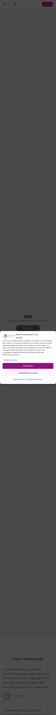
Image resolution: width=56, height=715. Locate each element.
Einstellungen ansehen (28, 373)
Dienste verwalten (10, 360)
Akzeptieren (28, 366)
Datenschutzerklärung (34, 379)
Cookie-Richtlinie (19, 379)
